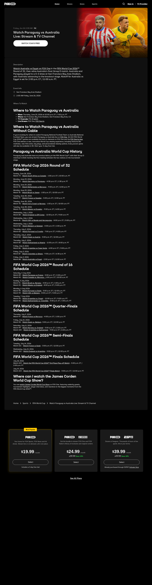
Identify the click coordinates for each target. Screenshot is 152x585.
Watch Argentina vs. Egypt (32, 298)
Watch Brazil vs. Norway (31, 283)
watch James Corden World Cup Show (35, 384)
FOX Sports (39, 121)
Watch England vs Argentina (34, 351)
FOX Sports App (76, 139)
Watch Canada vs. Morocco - (34, 277)
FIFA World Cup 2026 (67, 68)
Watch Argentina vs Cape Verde (34, 248)
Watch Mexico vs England (32, 285)
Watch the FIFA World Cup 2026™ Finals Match (41, 371)
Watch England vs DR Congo (34, 215)
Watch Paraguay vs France (32, 275)
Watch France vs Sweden (32, 198)
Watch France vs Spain (32, 346)
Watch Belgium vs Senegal (32, 226)
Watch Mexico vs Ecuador (32, 209)
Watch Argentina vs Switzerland (35, 330)
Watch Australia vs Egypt (32, 259)
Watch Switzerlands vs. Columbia (35, 301)
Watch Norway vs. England (32, 328)
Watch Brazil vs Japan (31, 192)
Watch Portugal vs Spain (32, 291)
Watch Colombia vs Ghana (32, 254)
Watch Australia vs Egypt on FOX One (31, 68)
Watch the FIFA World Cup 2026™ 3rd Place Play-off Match (46, 363)
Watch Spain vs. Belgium (31, 322)
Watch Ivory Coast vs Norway (33, 204)
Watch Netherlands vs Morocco (34, 187)
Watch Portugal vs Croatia (32, 231)
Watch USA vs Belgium (31, 293)
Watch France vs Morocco (32, 316)
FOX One (63, 137)
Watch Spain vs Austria (31, 237)
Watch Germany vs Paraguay (33, 181)
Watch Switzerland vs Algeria (33, 243)
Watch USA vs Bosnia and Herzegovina (37, 220)
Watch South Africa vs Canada (34, 176)
